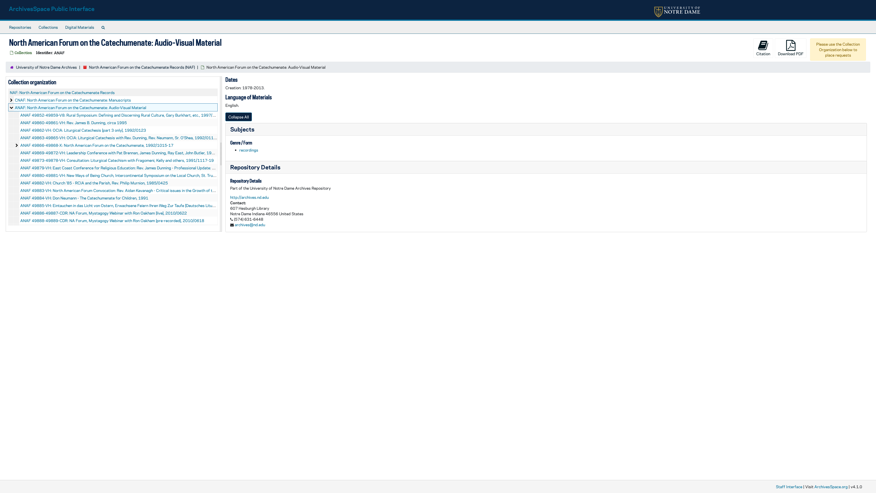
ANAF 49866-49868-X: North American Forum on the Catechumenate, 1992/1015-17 (96, 145)
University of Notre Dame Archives (46, 67)
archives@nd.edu (250, 224)
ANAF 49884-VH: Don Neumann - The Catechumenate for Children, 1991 (84, 197)
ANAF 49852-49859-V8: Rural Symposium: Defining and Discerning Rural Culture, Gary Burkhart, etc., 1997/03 (118, 115)
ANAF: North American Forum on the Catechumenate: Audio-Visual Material (80, 107)
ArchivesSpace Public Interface (51, 8)
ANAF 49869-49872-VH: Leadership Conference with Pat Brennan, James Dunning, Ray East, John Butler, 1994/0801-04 (127, 152)
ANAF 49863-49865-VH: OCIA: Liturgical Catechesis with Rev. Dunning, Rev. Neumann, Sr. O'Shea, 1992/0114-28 (121, 137)
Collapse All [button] (238, 116)
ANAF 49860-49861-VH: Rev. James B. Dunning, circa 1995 (73, 122)
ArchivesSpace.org (831, 486)
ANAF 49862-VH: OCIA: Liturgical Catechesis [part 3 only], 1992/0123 (83, 130)
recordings (248, 149)
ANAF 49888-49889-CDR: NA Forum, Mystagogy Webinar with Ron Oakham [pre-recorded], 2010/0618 (112, 220)
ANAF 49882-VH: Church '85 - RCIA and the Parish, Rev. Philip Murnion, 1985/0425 (94, 182)
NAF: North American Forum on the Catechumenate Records (62, 92)
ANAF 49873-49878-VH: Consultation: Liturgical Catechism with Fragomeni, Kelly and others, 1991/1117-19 (117, 160)
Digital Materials (79, 27)
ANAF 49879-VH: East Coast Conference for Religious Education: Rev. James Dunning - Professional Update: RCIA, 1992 (126, 167)
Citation (763, 53)
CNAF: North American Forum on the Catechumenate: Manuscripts (73, 99)
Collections (48, 27)
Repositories (20, 27)
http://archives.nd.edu (249, 197)
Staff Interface (789, 486)
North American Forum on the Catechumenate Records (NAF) (142, 67)
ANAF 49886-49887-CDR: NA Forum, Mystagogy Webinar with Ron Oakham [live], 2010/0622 (103, 212)
